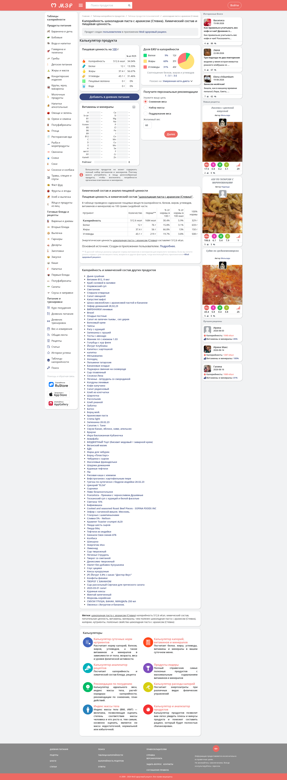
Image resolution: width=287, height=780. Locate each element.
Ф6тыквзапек (95, 355)
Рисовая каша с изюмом (101, 475)
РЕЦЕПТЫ (54, 755)
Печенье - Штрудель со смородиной (108, 379)
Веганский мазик (97, 445)
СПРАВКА (150, 755)
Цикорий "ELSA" (96, 485)
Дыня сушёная (95, 276)
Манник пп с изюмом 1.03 (102, 339)
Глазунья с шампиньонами (103, 515)
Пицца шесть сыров (98, 525)
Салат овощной (96, 296)
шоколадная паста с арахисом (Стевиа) (180, 16)
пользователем (112, 31)
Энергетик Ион (96, 544)
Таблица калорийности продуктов (109, 16)
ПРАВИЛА (164, 770)
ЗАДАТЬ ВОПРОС (154, 764)
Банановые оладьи (98, 365)
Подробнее (167, 246)
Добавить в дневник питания (109, 97)
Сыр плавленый (96, 372)
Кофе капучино (96, 385)
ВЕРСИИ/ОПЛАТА (154, 758)
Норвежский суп (96, 286)
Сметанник (93, 289)
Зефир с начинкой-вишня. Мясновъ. (108, 511)
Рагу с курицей (96, 329)
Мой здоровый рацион (152, 31)
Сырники (92, 488)
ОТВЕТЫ (101, 766)
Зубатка (91, 405)
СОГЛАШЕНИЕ (152, 770)
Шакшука (92, 541)
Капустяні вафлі (96, 299)
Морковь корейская (99, 598)
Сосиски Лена (95, 375)
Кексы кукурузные (98, 571)
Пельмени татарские (99, 362)
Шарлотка (93, 395)
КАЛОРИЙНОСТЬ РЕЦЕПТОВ (111, 761)
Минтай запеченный (99, 594)
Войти (234, 5)
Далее (171, 134)
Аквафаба (92, 438)
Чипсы (91, 325)
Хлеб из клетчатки (98, 392)
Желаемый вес (152, 119)
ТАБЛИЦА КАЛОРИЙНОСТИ (110, 755)
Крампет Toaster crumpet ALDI (105, 521)
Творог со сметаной (98, 558)
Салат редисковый (98, 388)
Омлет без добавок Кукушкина (105, 564)
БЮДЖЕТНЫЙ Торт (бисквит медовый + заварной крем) (120, 442)
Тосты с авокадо (96, 335)
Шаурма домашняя (98, 465)
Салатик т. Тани (96, 425)
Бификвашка (94, 505)
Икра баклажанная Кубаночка (105, 435)
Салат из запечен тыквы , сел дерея (108, 319)
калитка (91, 352)
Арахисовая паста (97, 415)
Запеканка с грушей (99, 332)
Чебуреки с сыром (98, 458)
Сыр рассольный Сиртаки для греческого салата (115, 584)
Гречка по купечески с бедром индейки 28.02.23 (115, 481)
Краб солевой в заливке (101, 282)
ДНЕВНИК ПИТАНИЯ (59, 749)
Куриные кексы (96, 591)
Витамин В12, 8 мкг (98, 279)
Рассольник (94, 398)
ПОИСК (101, 749)
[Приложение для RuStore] (61, 384)
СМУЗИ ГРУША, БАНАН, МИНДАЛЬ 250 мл (111, 601)
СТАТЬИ (53, 766)
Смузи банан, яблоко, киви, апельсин (109, 428)
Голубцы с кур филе (99, 342)
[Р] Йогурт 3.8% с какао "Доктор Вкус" (109, 574)
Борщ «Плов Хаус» (98, 455)
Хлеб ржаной (95, 402)
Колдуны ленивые (98, 382)
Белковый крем (96, 322)
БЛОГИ (53, 761)
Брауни (91, 432)
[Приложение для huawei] (61, 403)
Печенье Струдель (98, 554)
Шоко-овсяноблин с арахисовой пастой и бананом (117, 302)
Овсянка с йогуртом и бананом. (106, 604)
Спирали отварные (98, 292)
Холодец (92, 359)
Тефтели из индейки (99, 531)
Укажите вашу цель (155, 97)
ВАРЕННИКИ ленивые (100, 309)
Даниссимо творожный (100, 561)
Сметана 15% (94, 501)
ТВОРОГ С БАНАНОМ (99, 581)
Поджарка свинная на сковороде (106, 369)
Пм (89, 471)
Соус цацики (94, 568)
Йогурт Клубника (97, 345)
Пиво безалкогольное (100, 491)
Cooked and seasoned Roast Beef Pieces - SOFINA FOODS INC (121, 508)
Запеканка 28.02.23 (98, 422)
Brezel (90, 312)
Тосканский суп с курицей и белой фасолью (113, 498)
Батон (90, 408)
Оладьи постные (97, 316)
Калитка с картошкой (99, 349)
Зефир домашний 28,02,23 (102, 306)
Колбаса (92, 538)
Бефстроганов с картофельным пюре (109, 478)
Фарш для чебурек (98, 452)
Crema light (93, 418)
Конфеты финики (97, 578)
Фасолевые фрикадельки (102, 461)
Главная (86, 16)
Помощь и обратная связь (61, 376)
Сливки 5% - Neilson (98, 518)
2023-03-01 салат (96, 588)
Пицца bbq (93, 528)
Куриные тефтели (97, 468)
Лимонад (92, 548)
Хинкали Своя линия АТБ (101, 534)
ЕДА (89, 448)
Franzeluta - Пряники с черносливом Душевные (115, 495)
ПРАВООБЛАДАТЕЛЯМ (156, 749)
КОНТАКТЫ (168, 764)
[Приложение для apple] (61, 394)
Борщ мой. (93, 412)
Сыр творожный (96, 551)
